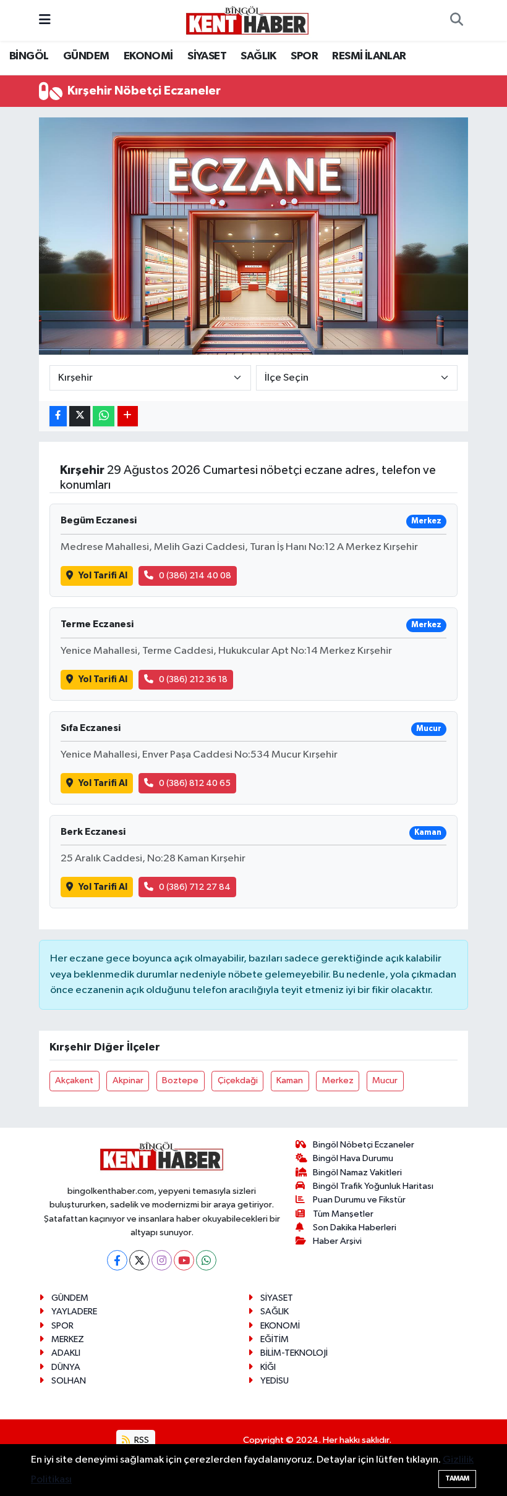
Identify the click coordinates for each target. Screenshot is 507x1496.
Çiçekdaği (238, 1080)
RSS (140, 1440)
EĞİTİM (274, 1339)
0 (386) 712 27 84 (195, 887)
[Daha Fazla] (127, 416)
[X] (139, 1260)
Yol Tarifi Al (103, 575)
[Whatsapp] (206, 1260)
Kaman (289, 1080)
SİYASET (206, 56)
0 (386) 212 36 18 (193, 679)
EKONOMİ (148, 56)
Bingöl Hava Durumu (353, 1158)
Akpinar (128, 1080)
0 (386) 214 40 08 (195, 575)
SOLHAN (68, 1380)
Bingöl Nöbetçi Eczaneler (363, 1144)
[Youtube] (184, 1260)
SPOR (304, 56)
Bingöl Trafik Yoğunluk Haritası (373, 1186)
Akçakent (74, 1080)
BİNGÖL (28, 56)
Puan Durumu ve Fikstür (359, 1199)
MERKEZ (67, 1339)
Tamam (457, 1478)
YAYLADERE (74, 1311)
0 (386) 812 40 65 (195, 783)
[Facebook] (117, 1260)
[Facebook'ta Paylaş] (58, 416)
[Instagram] (161, 1260)
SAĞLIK (258, 56)
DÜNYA (65, 1367)
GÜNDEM (86, 56)
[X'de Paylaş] (79, 416)
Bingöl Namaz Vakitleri (357, 1172)
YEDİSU (274, 1380)
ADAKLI (65, 1353)
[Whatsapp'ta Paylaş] (103, 416)
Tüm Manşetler (343, 1214)
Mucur (385, 1080)
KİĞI (268, 1367)
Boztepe (180, 1080)
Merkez (338, 1080)
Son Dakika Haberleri (354, 1227)
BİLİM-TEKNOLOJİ (294, 1353)
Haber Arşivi (337, 1241)
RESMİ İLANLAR (369, 56)
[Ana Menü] (45, 20)
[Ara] (456, 20)
